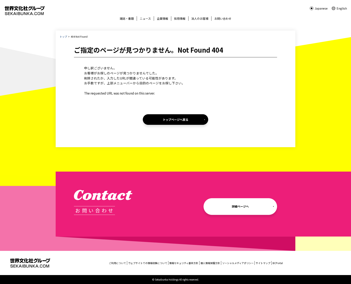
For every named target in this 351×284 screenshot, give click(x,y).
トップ (63, 36)
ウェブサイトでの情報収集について (147, 263)
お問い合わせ (222, 18)
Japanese (321, 8)
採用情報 (179, 18)
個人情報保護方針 (210, 263)
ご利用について (117, 263)
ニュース (145, 18)
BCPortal (278, 263)
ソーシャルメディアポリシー (238, 263)
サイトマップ (263, 263)
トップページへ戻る (175, 120)
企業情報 (162, 18)
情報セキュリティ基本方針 (183, 263)
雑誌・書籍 (127, 18)
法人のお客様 (199, 18)
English (342, 8)
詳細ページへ (240, 206)
